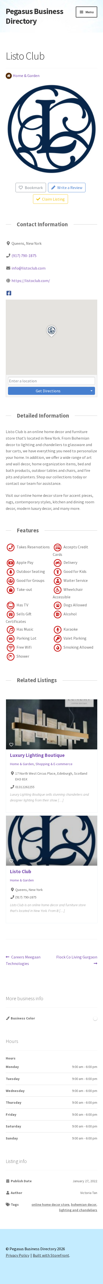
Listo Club (20, 871)
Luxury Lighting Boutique (37, 755)
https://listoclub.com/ (31, 280)
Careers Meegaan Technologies (23, 960)
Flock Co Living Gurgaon (76, 960)
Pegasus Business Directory (34, 16)
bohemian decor (83, 1204)
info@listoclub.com (29, 268)
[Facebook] (9, 293)
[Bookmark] (11, 744)
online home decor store (50, 1204)
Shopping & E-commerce (54, 764)
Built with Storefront (51, 1255)
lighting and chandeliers (78, 1210)
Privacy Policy (17, 1255)
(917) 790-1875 (24, 255)
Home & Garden (22, 764)
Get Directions (48, 390)
